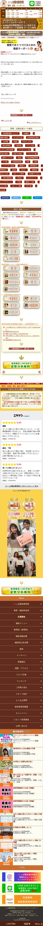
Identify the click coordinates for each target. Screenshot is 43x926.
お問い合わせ (21, 726)
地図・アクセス (21, 668)
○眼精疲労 (33, 166)
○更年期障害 (7, 178)
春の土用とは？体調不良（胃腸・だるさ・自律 (27, 775)
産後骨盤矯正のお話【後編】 (24, 788)
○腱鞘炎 (34, 170)
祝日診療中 (13, 340)
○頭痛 (13, 170)
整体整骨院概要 (21, 707)
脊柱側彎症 (6, 146)
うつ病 (4, 162)
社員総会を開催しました (22, 827)
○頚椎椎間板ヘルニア (10, 133)
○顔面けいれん (34, 174)
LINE (26, 197)
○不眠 (18, 182)
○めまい (24, 170)
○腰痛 (15, 142)
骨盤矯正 (21, 662)
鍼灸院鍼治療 (21, 636)
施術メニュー (21, 623)
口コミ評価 (21, 675)
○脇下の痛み (17, 154)
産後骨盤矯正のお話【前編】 (24, 801)
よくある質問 (21, 700)
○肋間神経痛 (17, 162)
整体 (21, 649)
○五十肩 (29, 186)
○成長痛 (19, 146)
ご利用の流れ (21, 687)
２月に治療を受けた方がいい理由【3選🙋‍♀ (27, 841)
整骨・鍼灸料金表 (21, 610)
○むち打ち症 (17, 137)
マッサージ (21, 655)
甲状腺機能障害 (32, 158)
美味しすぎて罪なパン (16, 333)
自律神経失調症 (33, 137)
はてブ (38, 197)
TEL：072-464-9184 (26, 912)
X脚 (27, 162)
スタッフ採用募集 (21, 720)
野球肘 (12, 331)
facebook (5, 197)
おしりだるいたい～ (35, 122)
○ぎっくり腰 (16, 186)
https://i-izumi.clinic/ (10, 102)
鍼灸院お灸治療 (21, 642)
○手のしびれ (27, 142)
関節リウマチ (7, 158)
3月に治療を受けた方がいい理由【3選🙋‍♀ (27, 815)
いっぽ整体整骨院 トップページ (14, 908)
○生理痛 (5, 142)
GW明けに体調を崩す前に (23, 762)
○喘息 (19, 158)
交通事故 (21, 617)
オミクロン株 (7, 120)
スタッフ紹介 (21, 694)
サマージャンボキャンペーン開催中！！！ (25, 736)
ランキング (21, 681)
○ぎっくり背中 (18, 174)
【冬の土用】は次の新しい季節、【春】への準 (25, 854)
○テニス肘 (30, 146)
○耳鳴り (19, 178)
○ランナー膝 (32, 154)
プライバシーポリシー (31, 908)
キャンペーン (21, 713)
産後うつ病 (30, 182)
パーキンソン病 (24, 150)
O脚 (35, 162)
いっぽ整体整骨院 (21, 604)
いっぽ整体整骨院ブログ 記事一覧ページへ (21, 348)
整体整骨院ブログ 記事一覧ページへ (21, 115)
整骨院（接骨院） (21, 630)
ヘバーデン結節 (8, 166)
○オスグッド (32, 178)
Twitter (17, 197)
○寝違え (22, 166)
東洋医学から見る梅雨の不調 (24, 748)
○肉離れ (26, 133)
